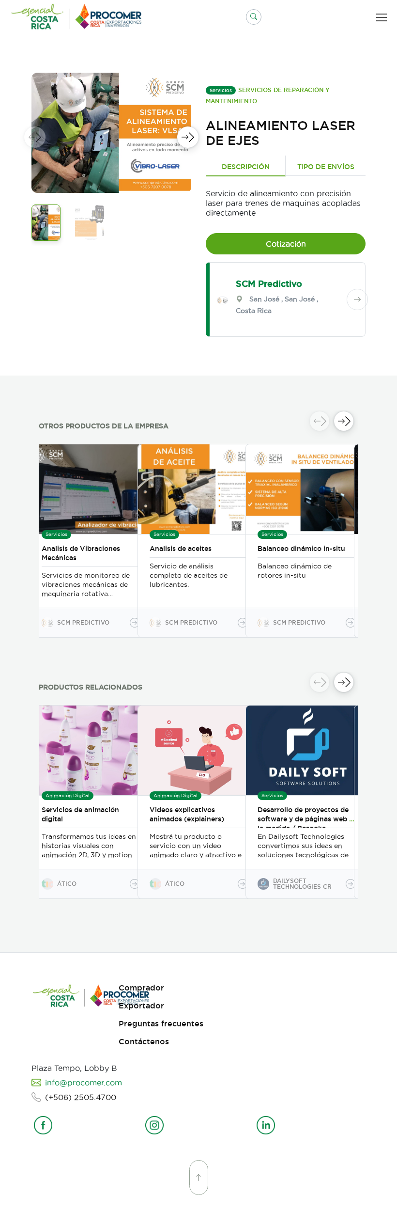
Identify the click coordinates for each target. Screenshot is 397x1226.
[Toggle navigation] (383, 17)
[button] (253, 17)
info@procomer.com (83, 1082)
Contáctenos (144, 1041)
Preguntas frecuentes (161, 1024)
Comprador (141, 988)
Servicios (221, 90)
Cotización (286, 243)
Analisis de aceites (181, 548)
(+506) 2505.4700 (80, 1097)
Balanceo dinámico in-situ (301, 548)
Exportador (141, 1006)
